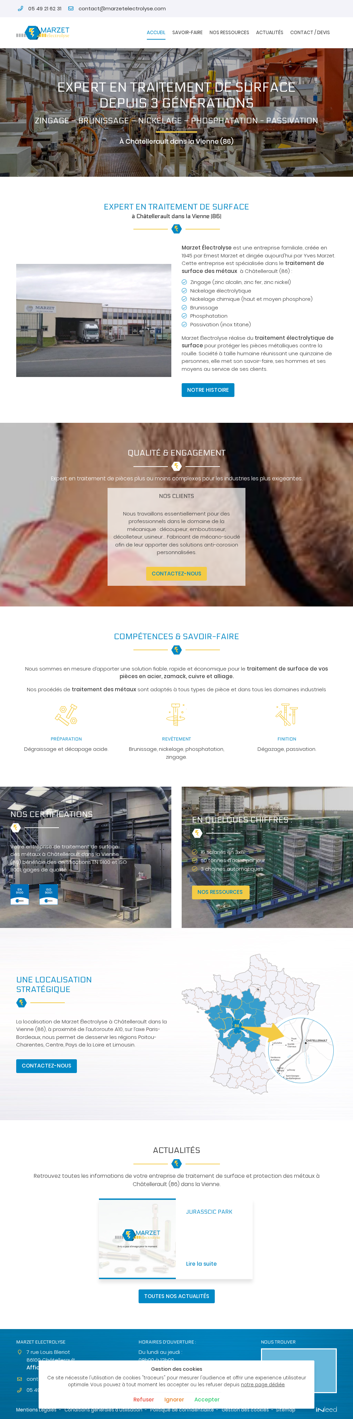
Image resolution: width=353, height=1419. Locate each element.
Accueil (156, 32)
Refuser (143, 1399)
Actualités (269, 32)
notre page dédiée (263, 1384)
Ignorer (174, 1399)
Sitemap (285, 1410)
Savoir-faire (187, 32)
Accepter (207, 1399)
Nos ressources (229, 32)
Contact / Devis (310, 32)
